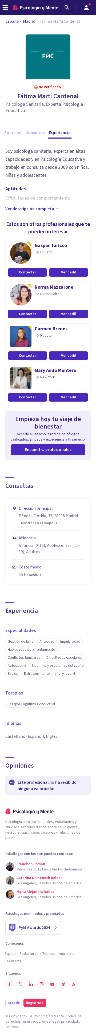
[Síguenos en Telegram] (63, 984)
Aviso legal (50, 1021)
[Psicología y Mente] (35, 7)
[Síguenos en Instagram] (41, 984)
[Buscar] (67, 7)
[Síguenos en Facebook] (9, 984)
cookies (11, 1027)
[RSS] (73, 984)
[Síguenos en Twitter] (20, 984)
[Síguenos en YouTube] (52, 984)
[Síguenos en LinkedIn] (31, 984)
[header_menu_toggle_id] (5, 7)
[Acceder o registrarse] (86, 7)
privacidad (69, 1021)
